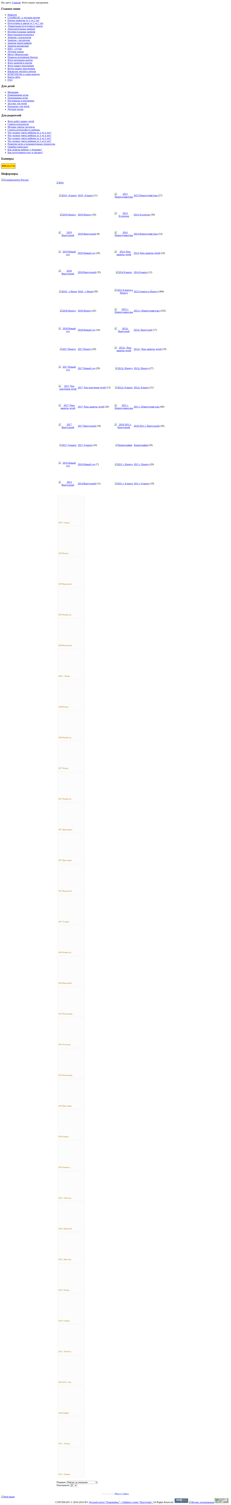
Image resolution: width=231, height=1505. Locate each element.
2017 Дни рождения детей (92, 387)
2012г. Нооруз (141, 368)
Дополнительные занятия (21, 29)
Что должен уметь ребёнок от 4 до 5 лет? (29, 138)
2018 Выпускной (87, 272)
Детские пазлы (15, 109)
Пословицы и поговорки (21, 100)
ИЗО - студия (15, 48)
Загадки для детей (17, 103)
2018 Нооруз (84, 310)
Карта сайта (14, 77)
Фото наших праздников (21, 65)
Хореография (141, 445)
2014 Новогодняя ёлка (146, 234)
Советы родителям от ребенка (24, 129)
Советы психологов (18, 124)
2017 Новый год (86, 368)
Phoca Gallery (122, 1494)
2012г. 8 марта (141, 387)
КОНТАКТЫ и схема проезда (24, 74)
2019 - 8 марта (85, 195)
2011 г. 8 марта (141, 483)
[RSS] (60, 182)
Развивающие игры (18, 95)
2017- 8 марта (85, 445)
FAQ (10, 80)
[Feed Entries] (8, 1496)
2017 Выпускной (87, 426)
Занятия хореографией (20, 43)
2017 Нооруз (84, 349)
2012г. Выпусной (143, 330)
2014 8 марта (140, 272)
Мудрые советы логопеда (21, 127)
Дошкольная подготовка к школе (25, 26)
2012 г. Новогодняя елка (147, 310)
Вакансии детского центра (22, 71)
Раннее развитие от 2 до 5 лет (23, 20)
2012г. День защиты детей (148, 349)
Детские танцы (16, 51)
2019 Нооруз (84, 214)
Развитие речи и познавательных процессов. (31, 144)
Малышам (13, 92)
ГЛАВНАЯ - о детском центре (24, 17)
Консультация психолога (21, 34)
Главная (16, 2)
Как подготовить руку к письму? (25, 152)
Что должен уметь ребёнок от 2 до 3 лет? (29, 132)
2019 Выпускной (87, 234)
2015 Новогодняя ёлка (146, 195)
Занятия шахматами (18, 46)
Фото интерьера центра (20, 60)
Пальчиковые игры (18, 98)
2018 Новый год (86, 330)
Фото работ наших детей (21, 121)
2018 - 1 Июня (85, 291)
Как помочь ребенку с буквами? (25, 149)
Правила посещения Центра (23, 57)
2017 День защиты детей (91, 406)
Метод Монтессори (18, 54)
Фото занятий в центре (20, 63)
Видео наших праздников (21, 68)
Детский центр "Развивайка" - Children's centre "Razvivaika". (121, 1502)
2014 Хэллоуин (142, 214)
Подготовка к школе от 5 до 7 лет (25, 23)
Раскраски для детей (18, 106)
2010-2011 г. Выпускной (147, 426)
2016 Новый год (86, 464)
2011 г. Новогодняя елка (147, 406)
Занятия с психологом (19, 37)
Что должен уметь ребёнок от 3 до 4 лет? (29, 135)
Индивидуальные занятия (21, 31)
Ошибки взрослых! (18, 146)
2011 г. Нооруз (141, 464)
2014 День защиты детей (147, 253)
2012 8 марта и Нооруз (146, 291)
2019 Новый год (86, 253)
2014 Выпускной (87, 483)
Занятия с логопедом (19, 40)
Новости (12, 14)
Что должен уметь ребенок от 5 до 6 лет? (29, 141)
